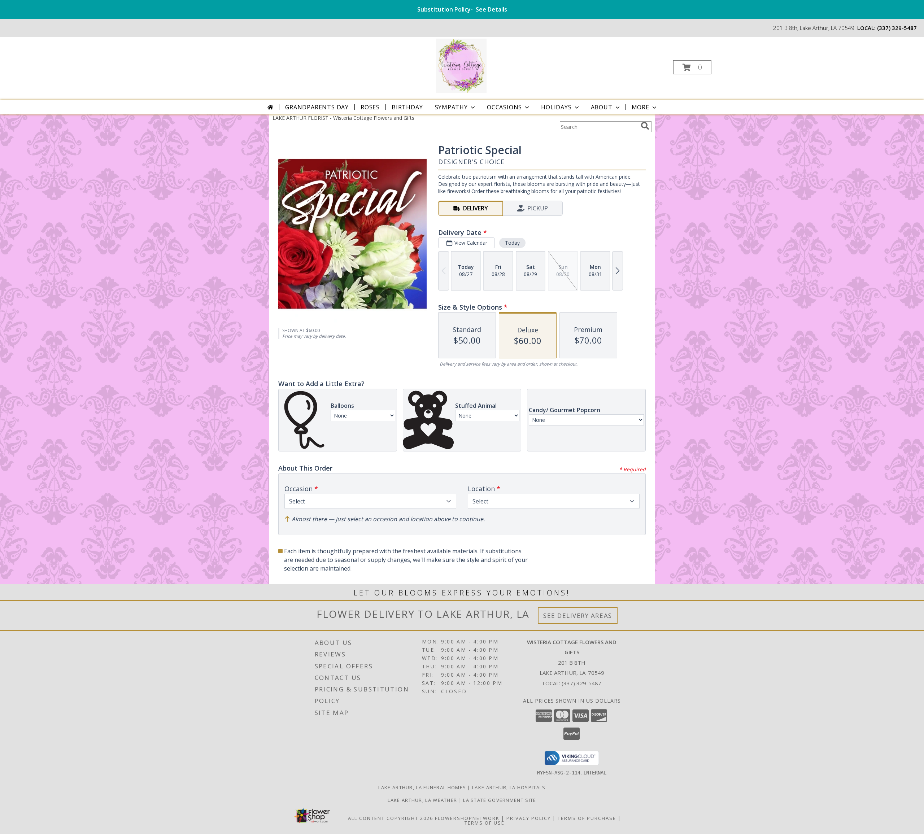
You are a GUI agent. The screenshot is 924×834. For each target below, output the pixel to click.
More (640, 107)
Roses (370, 107)
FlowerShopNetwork (467, 818)
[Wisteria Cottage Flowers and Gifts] (461, 65)
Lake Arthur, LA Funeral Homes (422, 787)
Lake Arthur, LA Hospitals (509, 787)
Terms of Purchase (587, 818)
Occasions (504, 107)
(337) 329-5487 (897, 27)
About (602, 107)
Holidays (556, 107)
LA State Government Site (499, 800)
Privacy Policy (528, 818)
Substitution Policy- (462, 9)
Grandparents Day (317, 107)
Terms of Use (485, 823)
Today (512, 242)
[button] (692, 67)
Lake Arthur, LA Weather (422, 800)
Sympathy (451, 107)
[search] (645, 126)
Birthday (407, 107)
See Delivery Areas (577, 615)
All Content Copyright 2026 (390, 818)
